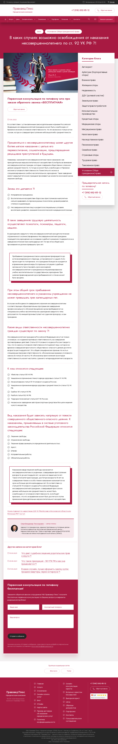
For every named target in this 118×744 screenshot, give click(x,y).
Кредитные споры (90, 119)
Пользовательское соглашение (74, 719)
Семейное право (89, 150)
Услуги (11, 19)
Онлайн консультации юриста (71, 686)
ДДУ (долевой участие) (93, 95)
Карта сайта (42, 707)
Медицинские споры (91, 124)
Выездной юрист (73, 698)
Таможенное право (90, 165)
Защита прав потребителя (94, 106)
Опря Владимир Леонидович (32, 524)
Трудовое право (89, 160)
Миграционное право (92, 129)
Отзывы (40, 704)
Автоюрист (87, 67)
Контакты (77, 19)
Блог (39, 31)
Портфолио (55, 19)
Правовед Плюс (7, 10)
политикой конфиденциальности (42, 646)
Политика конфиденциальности (46, 720)
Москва (112, 2)
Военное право (89, 80)
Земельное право (90, 100)
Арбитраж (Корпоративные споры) (94, 73)
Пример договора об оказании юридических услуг (45, 713)
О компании (42, 19)
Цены (17, 19)
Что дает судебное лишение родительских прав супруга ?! (45, 554)
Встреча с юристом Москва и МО (74, 693)
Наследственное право (92, 139)
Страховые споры (90, 155)
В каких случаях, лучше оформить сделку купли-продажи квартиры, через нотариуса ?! (45, 570)
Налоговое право (90, 134)
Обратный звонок (106, 10)
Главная (40, 683)
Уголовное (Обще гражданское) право (63, 31)
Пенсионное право (90, 144)
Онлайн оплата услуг (43, 695)
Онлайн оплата (27, 19)
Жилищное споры (90, 85)
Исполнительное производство (89, 112)
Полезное (64, 19)
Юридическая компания (23, 10)
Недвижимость (89, 90)
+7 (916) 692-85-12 (80, 10)
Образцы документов (71, 706)
